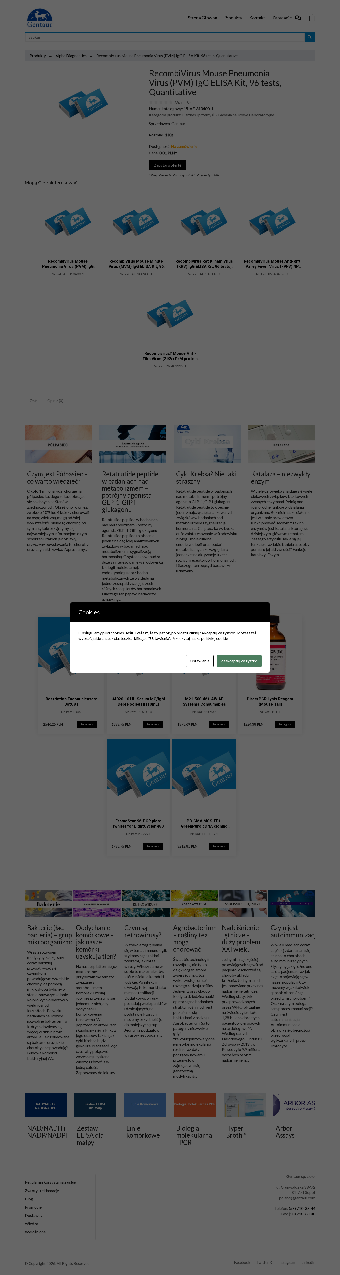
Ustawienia (199, 660)
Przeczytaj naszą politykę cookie (199, 638)
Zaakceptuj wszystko (239, 660)
